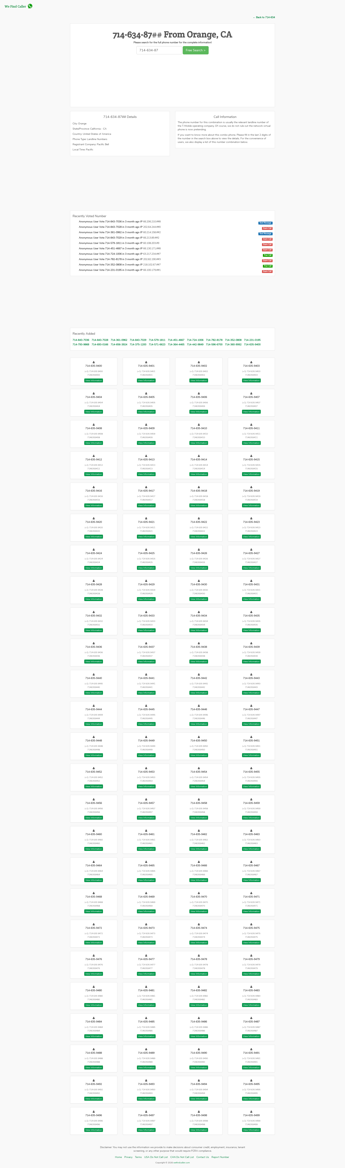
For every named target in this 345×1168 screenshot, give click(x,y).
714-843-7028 (100, 340)
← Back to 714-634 (264, 17)
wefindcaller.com (181, 1162)
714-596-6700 (214, 344)
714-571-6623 (157, 344)
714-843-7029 (138, 340)
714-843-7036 (81, 340)
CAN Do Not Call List (182, 1157)
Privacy (128, 1157)
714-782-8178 (214, 340)
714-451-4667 (176, 340)
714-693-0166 (100, 344)
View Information (93, 380)
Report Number (220, 1157)
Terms (138, 1157)
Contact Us (202, 1157)
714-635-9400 (252, 344)
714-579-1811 (157, 340)
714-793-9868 (81, 344)
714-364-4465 (176, 344)
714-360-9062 (233, 344)
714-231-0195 (252, 340)
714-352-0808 (233, 340)
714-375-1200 (138, 344)
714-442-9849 (195, 344)
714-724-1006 (195, 340)
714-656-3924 (119, 344)
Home (118, 1157)
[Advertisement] (172, 82)
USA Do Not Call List (156, 1157)
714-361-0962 (119, 340)
